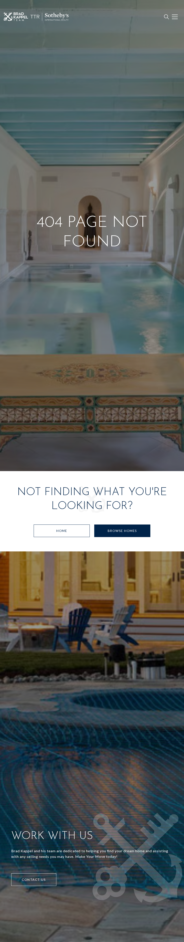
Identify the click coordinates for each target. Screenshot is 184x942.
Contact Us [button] (34, 879)
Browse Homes (122, 531)
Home (61, 531)
